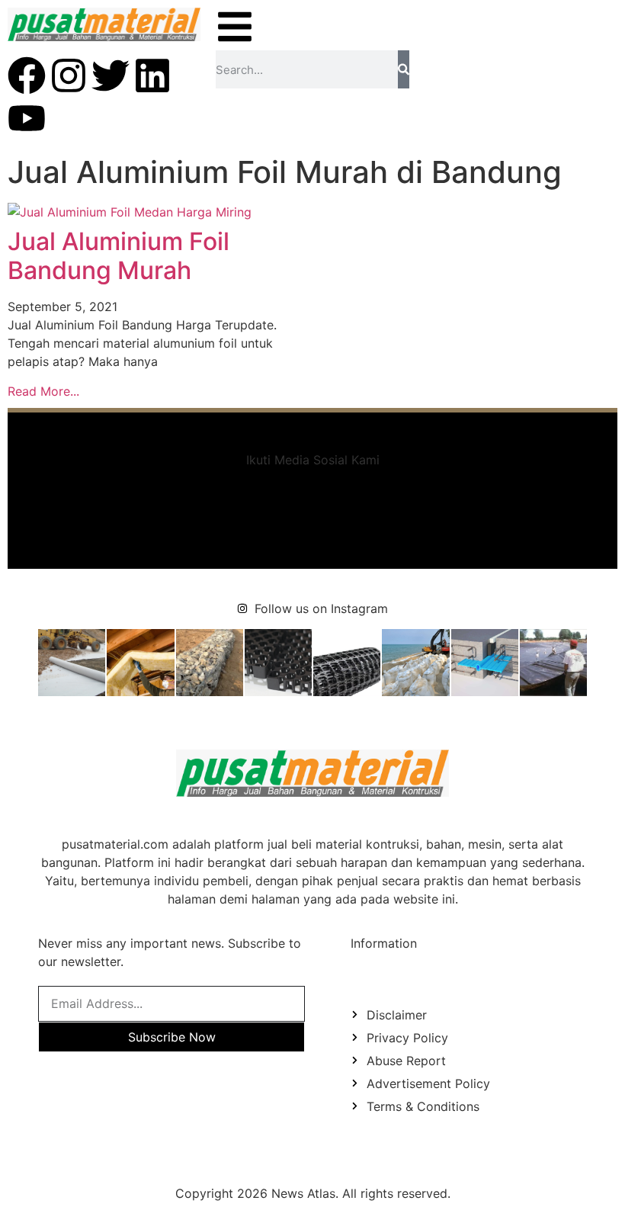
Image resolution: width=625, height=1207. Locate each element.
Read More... (43, 391)
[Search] (403, 69)
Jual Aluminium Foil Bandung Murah (118, 255)
